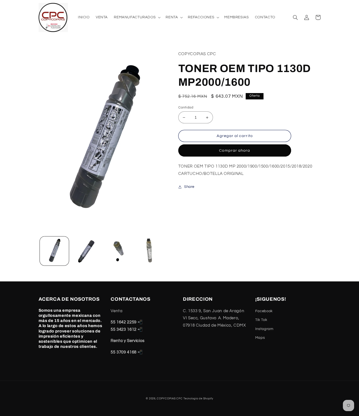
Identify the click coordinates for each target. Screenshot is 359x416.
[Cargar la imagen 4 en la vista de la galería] (149, 251)
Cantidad (185, 107)
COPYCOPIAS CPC (169, 398)
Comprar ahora (234, 150)
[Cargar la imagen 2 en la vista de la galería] (85, 251)
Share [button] (189, 187)
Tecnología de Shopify (198, 398)
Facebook (264, 311)
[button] (137, 17)
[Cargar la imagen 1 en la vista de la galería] (54, 251)
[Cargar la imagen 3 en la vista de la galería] (117, 251)
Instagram (264, 329)
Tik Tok (261, 320)
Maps (260, 338)
